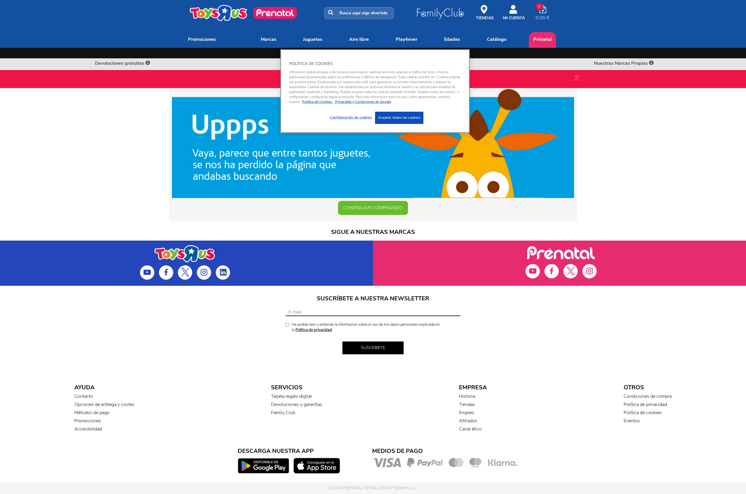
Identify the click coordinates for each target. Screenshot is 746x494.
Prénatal (542, 39)
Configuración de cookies (351, 117)
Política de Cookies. (317, 101)
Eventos (632, 421)
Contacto (83, 396)
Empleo (466, 412)
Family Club (283, 412)
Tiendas (467, 404)
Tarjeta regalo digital (291, 396)
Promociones (202, 39)
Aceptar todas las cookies (399, 117)
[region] (375, 91)
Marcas (268, 39)
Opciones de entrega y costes (104, 404)
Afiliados (468, 421)
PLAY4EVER (406, 39)
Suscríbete (373, 348)
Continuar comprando (373, 208)
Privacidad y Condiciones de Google (362, 101)
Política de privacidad (313, 329)
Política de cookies (643, 412)
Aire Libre (359, 39)
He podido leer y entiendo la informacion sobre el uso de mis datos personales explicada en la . (366, 327)
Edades (452, 39)
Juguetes (312, 39)
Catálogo (496, 39)
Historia (467, 396)
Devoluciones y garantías (296, 404)
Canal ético (470, 429)
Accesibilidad (88, 429)
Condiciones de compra (648, 396)
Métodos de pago (92, 412)
